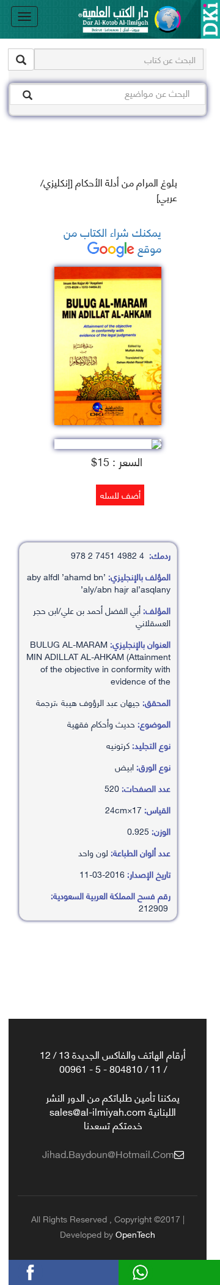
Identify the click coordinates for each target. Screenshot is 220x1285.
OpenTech (135, 1234)
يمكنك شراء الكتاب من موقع (112, 239)
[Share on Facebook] (48, 1270)
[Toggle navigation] (24, 16)
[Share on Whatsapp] (158, 1270)
